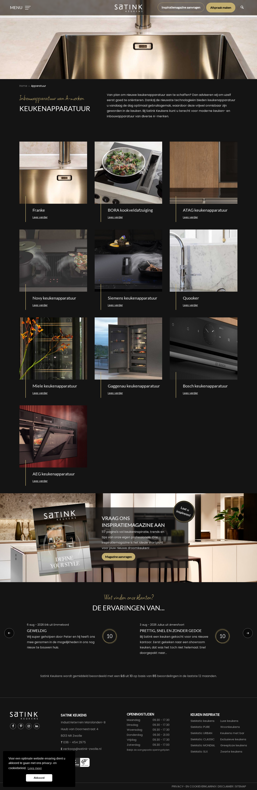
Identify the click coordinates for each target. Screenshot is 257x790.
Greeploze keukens (233, 745)
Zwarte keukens (231, 751)
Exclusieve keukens (233, 739)
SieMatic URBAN (201, 733)
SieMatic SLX (199, 751)
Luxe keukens (229, 721)
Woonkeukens (230, 727)
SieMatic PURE (200, 727)
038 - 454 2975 (74, 742)
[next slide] (248, 633)
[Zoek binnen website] (242, 7)
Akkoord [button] (39, 777)
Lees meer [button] (35, 768)
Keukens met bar (232, 733)
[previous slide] (9, 633)
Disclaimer (225, 786)
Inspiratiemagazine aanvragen (181, 7)
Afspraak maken (220, 7)
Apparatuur (38, 86)
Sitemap (240, 786)
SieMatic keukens (202, 721)
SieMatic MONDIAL (203, 745)
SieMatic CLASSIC (203, 739)
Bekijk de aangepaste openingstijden (148, 749)
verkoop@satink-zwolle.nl (82, 749)
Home (23, 86)
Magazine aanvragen (118, 556)
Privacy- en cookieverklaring (194, 786)
